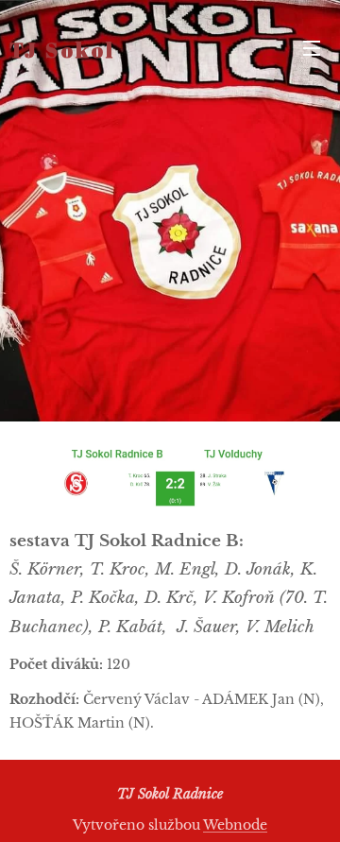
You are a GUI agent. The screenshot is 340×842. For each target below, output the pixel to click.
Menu (312, 47)
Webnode (235, 824)
